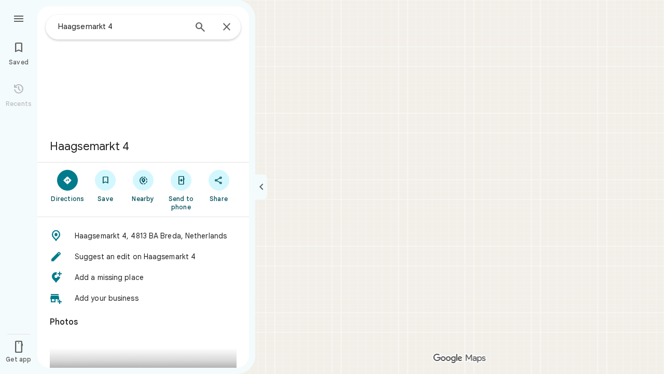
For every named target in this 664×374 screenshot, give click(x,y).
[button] (143, 235)
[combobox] (122, 26)
